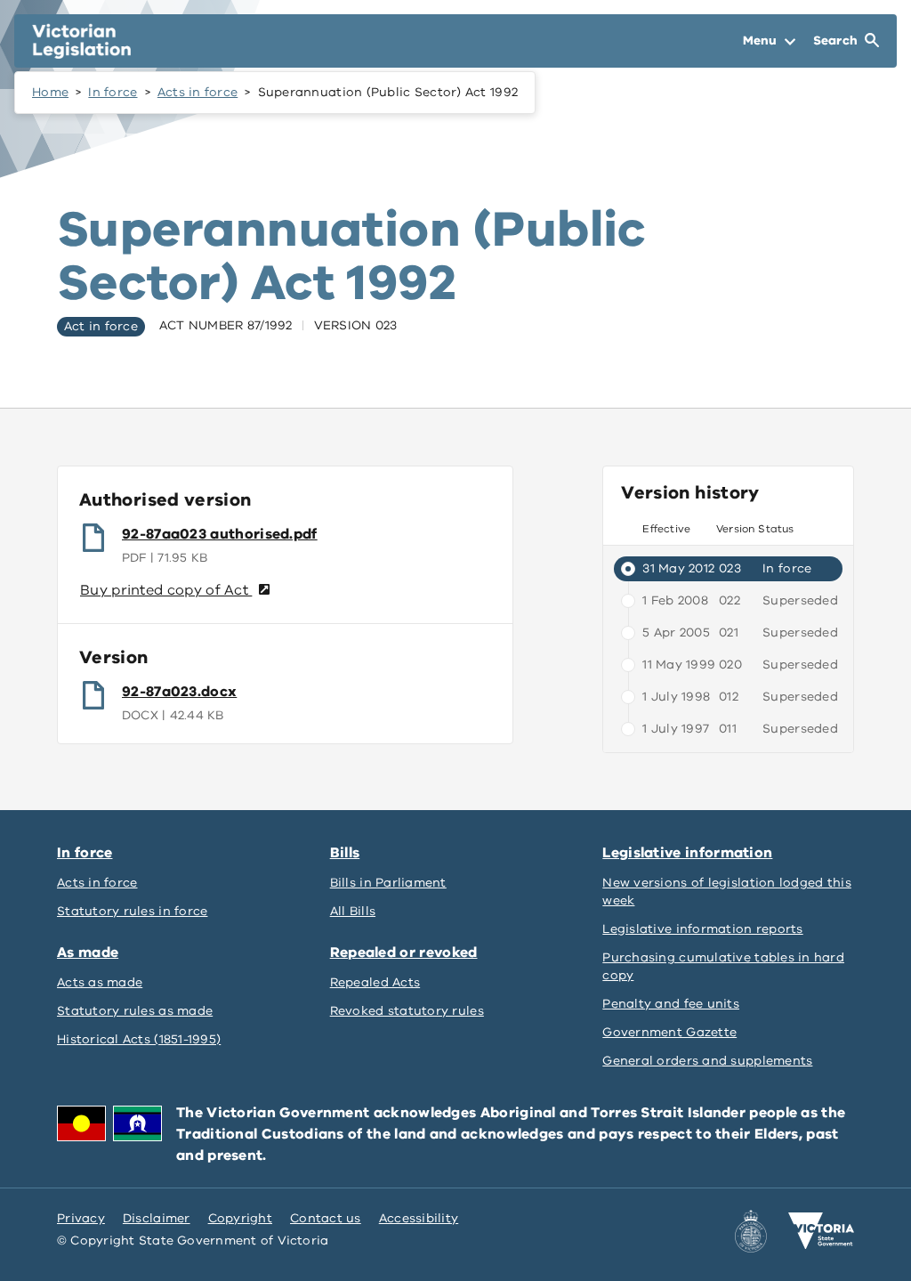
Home (50, 92)
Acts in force (197, 92)
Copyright (240, 1218)
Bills (345, 853)
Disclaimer (156, 1218)
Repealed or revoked (404, 952)
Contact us (325, 1218)
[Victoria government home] (821, 1231)
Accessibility (419, 1218)
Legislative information (687, 853)
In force (112, 92)
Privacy (81, 1218)
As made (87, 952)
